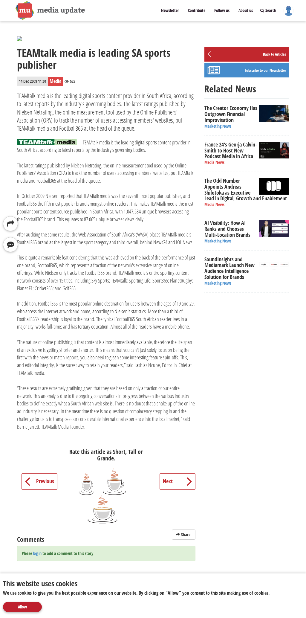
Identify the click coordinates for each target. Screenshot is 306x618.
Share (186, 534)
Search (270, 10)
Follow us (222, 10)
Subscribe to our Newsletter (265, 70)
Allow (22, 607)
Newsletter (170, 10)
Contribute (196, 10)
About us (245, 10)
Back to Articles (274, 54)
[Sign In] (288, 10)
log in (37, 553)
